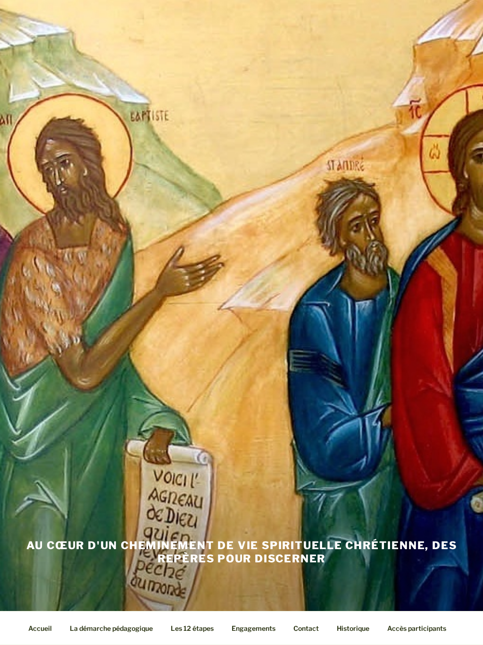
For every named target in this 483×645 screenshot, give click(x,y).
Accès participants (416, 628)
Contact (306, 628)
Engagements (253, 628)
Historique (353, 628)
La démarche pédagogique (111, 628)
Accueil (40, 628)
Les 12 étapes (192, 628)
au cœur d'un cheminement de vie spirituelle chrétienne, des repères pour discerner (241, 552)
